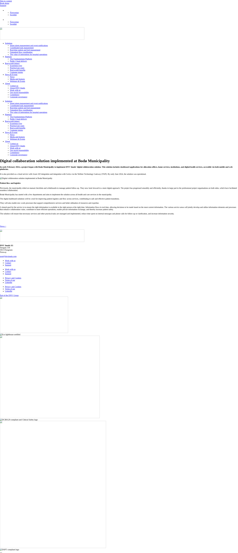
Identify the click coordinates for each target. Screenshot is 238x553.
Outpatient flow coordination (21, 52)
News (12, 77)
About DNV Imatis (17, 88)
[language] (9, 10)
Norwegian (14, 13)
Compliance (14, 95)
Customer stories (16, 72)
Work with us (15, 90)
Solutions (8, 43)
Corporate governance (18, 97)
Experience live (16, 66)
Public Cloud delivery (18, 61)
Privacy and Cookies (13, 278)
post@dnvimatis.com (8, 256)
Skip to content (6, 1)
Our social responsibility (19, 92)
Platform (8, 57)
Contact (8, 263)
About (7, 83)
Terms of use (10, 280)
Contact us (14, 86)
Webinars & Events (17, 81)
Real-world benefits (17, 70)
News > (3, 226)
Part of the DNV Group (9, 295)
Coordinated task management (22, 48)
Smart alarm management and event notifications (29, 45)
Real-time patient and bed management (25, 50)
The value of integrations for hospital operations (28, 54)
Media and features (17, 79)
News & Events (11, 75)
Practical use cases (17, 68)
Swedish (13, 15)
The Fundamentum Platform (21, 59)
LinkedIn (8, 282)
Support (8, 265)
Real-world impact (12, 63)
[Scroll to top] (1, 552)
